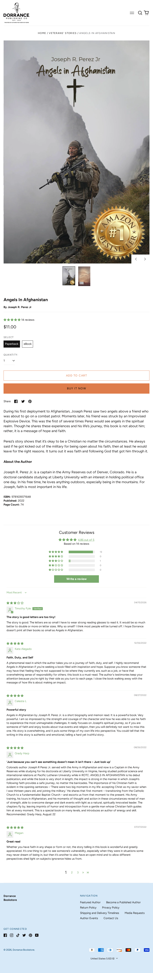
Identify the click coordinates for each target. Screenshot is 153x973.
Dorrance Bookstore (23, 949)
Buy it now (76, 388)
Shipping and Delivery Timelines (99, 913)
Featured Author (90, 902)
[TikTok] (18, 935)
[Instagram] (11, 935)
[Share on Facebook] (16, 401)
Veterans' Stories (62, 33)
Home (42, 33)
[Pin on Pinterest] (30, 401)
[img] (15, 603)
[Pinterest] (30, 935)
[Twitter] (24, 935)
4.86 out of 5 (86, 540)
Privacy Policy (110, 907)
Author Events (89, 918)
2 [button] (72, 872)
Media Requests (135, 913)
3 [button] (78, 872)
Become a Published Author (123, 902)
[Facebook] (5, 935)
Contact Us (111, 918)
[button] (140, 13)
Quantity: (11, 354)
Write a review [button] (76, 579)
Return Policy (88, 907)
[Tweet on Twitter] (23, 401)
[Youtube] (37, 935)
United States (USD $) (102, 958)
